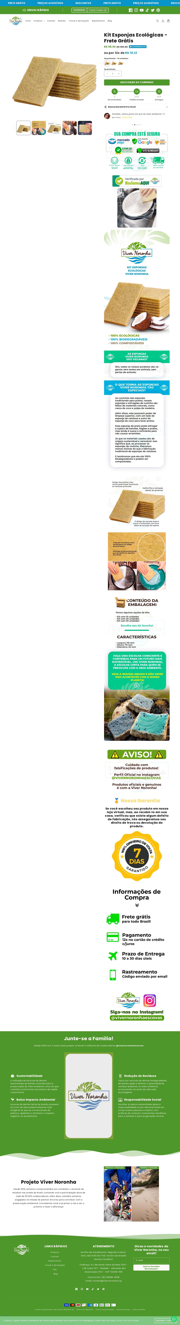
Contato (55, 1256)
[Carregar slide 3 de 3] (139, 125)
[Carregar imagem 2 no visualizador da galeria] (39, 128)
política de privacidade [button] (128, 1320)
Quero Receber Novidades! (151, 1267)
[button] (157, 21)
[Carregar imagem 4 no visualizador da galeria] (69, 128)
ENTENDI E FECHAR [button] (165, 1321)
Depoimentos (54, 1261)
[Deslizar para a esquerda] (13, 128)
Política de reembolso (85, 1310)
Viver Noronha (46, 1310)
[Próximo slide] (141, 124)
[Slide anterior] (132, 124)
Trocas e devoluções (55, 1265)
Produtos (55, 1252)
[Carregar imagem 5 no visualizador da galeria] (85, 128)
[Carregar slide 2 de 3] (137, 125)
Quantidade (109, 69)
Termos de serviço (123, 1310)
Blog (56, 1274)
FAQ (55, 1269)
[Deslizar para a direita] (95, 128)
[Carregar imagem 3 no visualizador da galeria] (54, 128)
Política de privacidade (105, 1310)
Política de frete (139, 1310)
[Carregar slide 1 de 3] (135, 125)
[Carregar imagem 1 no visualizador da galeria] (23, 128)
